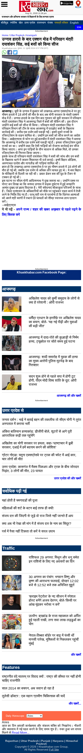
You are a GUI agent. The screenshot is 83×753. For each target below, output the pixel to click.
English (74, 22)
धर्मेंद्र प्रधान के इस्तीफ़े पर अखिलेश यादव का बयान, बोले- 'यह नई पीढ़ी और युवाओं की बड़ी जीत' (55, 322)
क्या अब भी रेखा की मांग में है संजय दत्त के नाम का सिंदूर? (36, 523)
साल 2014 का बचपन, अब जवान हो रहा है (28, 688)
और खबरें (76, 654)
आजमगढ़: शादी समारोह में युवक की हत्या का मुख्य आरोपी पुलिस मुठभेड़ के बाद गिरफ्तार (53, 361)
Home (5, 35)
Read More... (20, 732)
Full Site (54, 749)
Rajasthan (12, 740)
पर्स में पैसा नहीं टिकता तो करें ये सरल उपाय (28, 531)
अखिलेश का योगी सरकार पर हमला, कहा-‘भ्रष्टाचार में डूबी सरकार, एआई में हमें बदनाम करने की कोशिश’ (37, 445)
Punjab (45, 740)
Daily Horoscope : (16, 715)
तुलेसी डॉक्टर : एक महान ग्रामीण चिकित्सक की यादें (33, 696)
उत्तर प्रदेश (29, 22)
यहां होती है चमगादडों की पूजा (19, 500)
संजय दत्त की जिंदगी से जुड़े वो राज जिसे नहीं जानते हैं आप (37, 516)
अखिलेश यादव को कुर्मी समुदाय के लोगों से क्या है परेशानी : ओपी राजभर (54, 300)
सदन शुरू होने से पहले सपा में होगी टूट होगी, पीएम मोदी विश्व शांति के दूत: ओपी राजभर (52, 380)
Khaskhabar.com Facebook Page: (41, 272)
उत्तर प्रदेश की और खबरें (67, 478)
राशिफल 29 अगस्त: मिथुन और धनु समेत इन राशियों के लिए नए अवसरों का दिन (54, 559)
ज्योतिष (13, 22)
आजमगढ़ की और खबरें (69, 395)
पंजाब (50, 22)
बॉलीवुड (4, 22)
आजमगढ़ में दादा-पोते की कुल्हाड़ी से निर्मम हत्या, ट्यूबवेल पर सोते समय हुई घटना (54, 339)
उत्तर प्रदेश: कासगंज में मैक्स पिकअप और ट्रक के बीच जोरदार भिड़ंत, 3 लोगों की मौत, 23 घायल (40, 469)
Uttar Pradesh (17, 35)
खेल (21, 22)
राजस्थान (41, 22)
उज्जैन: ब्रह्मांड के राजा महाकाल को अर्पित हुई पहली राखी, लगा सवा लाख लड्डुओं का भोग (54, 620)
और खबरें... (75, 703)
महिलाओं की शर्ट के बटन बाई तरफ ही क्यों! (28, 508)
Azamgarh (31, 35)
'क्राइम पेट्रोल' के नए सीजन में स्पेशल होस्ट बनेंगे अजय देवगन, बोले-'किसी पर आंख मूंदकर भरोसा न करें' (52, 600)
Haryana (58, 740)
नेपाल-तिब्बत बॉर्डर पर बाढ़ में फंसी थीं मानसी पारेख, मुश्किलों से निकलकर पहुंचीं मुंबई (54, 639)
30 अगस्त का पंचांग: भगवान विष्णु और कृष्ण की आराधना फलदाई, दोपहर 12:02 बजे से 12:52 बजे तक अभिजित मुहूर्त (54, 581)
